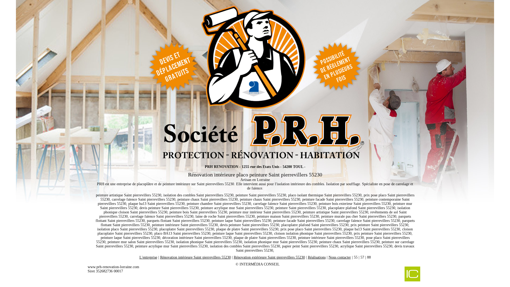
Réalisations (317, 257)
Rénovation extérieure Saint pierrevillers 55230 (269, 257)
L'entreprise (148, 257)
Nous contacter (340, 257)
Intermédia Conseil (260, 264)
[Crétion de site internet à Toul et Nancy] (384, 274)
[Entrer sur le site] (255, 79)
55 (356, 257)
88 (369, 257)
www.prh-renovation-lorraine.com (113, 267)
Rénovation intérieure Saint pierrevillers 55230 (195, 257)
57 (362, 257)
